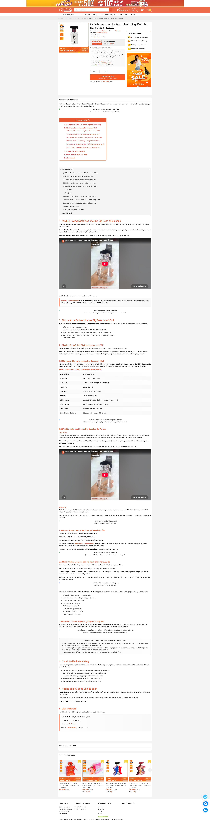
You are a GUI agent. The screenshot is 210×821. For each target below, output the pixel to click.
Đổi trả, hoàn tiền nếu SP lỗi (127, 14)
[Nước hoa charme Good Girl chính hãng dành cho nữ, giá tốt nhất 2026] (93, 770)
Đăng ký (100, 811)
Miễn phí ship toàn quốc (108, 14)
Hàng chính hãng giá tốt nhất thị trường (113, 819)
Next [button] (150, 770)
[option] (70, 776)
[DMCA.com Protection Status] (103, 817)
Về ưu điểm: (68, 189)
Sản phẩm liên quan (67, 755)
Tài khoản (135, 9)
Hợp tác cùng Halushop (65, 809)
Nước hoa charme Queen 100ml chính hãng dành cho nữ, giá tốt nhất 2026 (69, 785)
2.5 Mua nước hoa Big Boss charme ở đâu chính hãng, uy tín (85, 144)
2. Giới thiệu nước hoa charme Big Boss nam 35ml (80, 128)
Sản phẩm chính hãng (90, 14)
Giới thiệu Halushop (64, 807)
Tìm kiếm (100, 807)
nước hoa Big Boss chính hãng (84, 543)
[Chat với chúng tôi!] (205, 803)
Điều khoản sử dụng (80, 809)
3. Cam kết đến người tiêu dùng (74, 151)
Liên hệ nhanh (63, 813)
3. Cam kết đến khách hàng (70, 206)
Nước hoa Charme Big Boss (69, 300)
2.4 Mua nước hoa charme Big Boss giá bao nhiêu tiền (83, 141)
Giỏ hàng (100, 813)
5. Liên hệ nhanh (69, 158)
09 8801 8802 (123, 11)
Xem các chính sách (80, 807)
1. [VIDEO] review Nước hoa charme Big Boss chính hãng (82, 125)
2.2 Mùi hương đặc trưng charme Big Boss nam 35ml (83, 134)
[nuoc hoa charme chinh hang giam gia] (105, 3)
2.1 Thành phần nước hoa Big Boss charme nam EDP (83, 131)
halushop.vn (72, 724)
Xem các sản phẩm (64, 811)
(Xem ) (95, 34)
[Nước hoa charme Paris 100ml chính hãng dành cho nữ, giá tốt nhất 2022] (117, 770)
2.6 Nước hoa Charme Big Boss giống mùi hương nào (83, 147)
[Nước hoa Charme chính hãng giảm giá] (139, 70)
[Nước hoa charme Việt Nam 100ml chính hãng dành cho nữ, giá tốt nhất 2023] (140, 770)
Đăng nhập (135, 11)
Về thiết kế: (68, 193)
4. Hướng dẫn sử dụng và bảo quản (75, 154)
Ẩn (89, 120)
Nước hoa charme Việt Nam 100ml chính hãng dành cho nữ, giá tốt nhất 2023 (139, 785)
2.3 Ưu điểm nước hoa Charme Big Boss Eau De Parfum (84, 137)
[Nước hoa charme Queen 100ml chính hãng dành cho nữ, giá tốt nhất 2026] (70, 770)
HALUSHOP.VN (74, 819)
